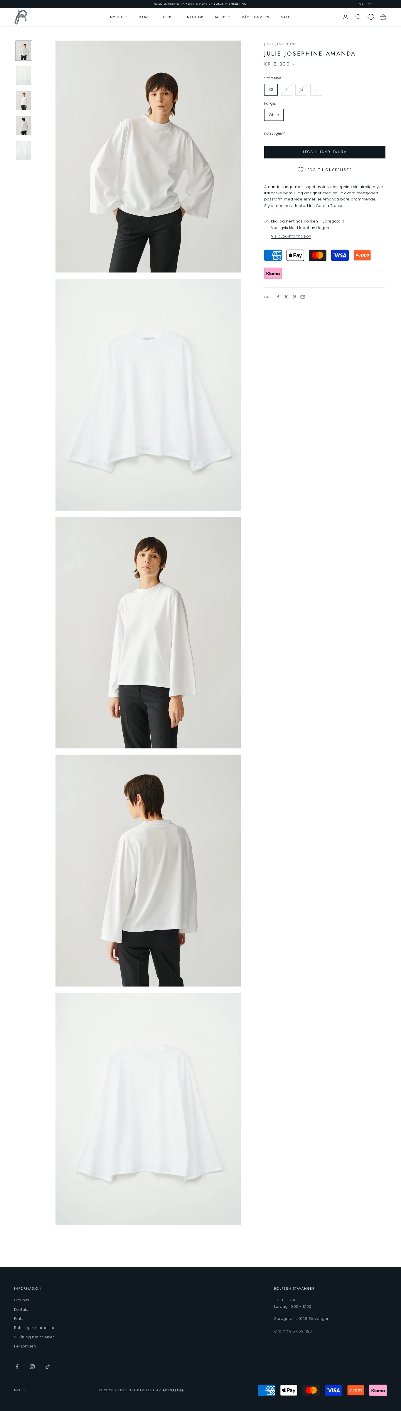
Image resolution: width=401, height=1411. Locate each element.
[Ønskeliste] (371, 17)
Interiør (195, 17)
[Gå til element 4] (24, 126)
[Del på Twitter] (286, 297)
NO (362, 3)
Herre (167, 17)
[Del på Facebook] (278, 297)
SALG (286, 17)
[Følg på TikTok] (47, 1367)
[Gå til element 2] (24, 76)
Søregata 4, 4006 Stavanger (301, 1318)
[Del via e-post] (302, 297)
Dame (144, 17)
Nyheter (118, 17)
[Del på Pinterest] (294, 297)
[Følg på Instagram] (32, 1367)
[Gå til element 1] (24, 51)
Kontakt (21, 1309)
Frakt (18, 1318)
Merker (222, 17)
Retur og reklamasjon (34, 1327)
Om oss (21, 1300)
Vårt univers (255, 17)
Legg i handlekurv (325, 151)
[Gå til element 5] (24, 151)
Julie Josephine (280, 43)
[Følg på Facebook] (17, 1367)
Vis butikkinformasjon (291, 236)
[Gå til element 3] (24, 101)
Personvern (25, 1346)
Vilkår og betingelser (34, 1337)
